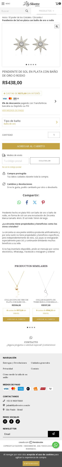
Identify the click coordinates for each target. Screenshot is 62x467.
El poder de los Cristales (20, 17)
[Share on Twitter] (34, 202)
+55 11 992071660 (14, 401)
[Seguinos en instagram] (5, 421)
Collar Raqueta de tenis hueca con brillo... (45, 301)
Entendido (31, 463)
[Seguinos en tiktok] (18, 421)
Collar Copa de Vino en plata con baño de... (16, 301)
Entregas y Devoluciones (15, 363)
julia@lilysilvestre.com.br (18, 405)
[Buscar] (27, 11)
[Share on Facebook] (27, 202)
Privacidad (8, 368)
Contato (35, 368)
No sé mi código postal (11, 167)
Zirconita (37, 17)
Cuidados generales (40, 363)
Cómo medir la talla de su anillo (15, 376)
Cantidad (7, 134)
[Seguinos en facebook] (11, 421)
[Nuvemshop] (31, 443)
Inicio (4, 17)
